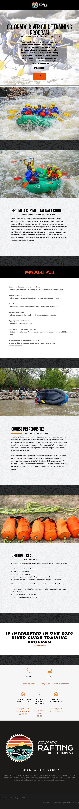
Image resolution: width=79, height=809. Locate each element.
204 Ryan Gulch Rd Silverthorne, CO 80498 (23, 711)
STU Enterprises (16, 798)
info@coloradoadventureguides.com (55, 684)
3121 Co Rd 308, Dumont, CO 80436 (39, 713)
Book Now (28, 770)
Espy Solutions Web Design (70, 803)
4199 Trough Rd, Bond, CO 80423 (56, 710)
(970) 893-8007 (29, 684)
